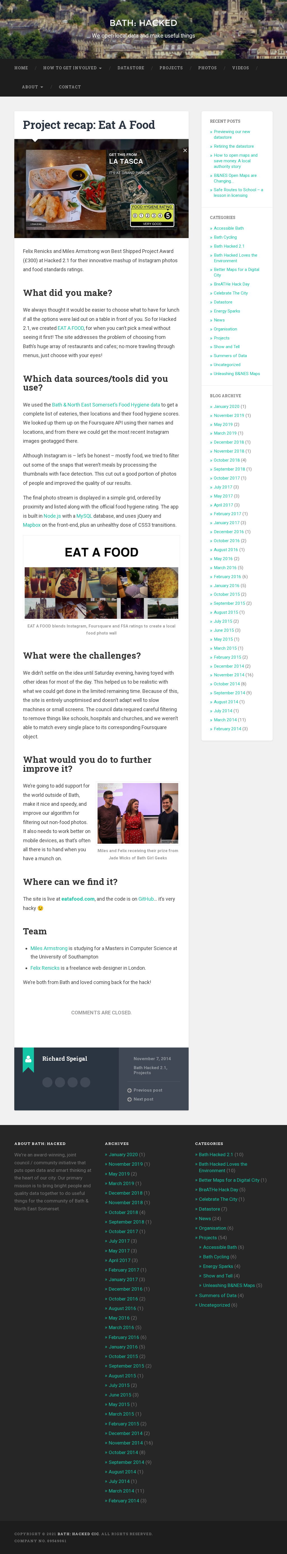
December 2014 (229, 666)
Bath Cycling (225, 237)
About (30, 87)
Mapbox (32, 525)
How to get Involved (70, 67)
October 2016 (227, 540)
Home (21, 67)
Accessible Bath (229, 228)
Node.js (52, 516)
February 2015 (227, 657)
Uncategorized (227, 364)
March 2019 (225, 433)
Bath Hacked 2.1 (150, 1067)
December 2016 (229, 531)
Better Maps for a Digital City (229, 1180)
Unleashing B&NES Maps (237, 373)
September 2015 (229, 603)
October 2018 (227, 460)
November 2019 (229, 415)
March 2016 (225, 567)
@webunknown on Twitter (85, 1082)
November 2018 (229, 451)
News (219, 320)
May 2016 (223, 558)
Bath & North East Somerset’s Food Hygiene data (106, 405)
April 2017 (223, 505)
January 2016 (227, 585)
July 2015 (223, 621)
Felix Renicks (45, 968)
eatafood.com (78, 899)
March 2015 (225, 648)
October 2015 (227, 594)
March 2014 (225, 719)
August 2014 (226, 701)
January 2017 (227, 522)
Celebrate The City (231, 293)
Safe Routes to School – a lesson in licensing (238, 192)
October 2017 (227, 478)
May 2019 (223, 424)
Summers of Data (230, 355)
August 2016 (226, 549)
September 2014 (229, 692)
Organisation (225, 329)
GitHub (146, 899)
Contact (70, 87)
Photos (207, 67)
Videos (240, 67)
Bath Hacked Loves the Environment (235, 258)
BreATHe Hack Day (231, 284)
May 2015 (223, 639)
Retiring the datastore (234, 146)
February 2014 (227, 728)
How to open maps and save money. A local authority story (236, 161)
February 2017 (227, 513)
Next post (143, 1099)
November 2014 (229, 674)
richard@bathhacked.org (73, 1082)
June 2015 (224, 630)
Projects (171, 67)
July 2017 (223, 487)
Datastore (130, 67)
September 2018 (229, 469)
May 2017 (223, 496)
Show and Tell (227, 346)
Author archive (47, 1082)
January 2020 (227, 406)
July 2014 (223, 710)
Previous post (148, 1090)
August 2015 (226, 612)
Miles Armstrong (49, 948)
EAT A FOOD (71, 328)
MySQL (84, 516)
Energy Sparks (227, 311)
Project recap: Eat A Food (89, 124)
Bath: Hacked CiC (78, 1534)
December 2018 (229, 442)
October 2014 (227, 683)
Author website (60, 1082)
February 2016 (227, 576)
